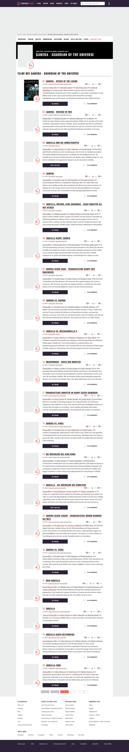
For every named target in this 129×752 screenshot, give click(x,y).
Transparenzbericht (59, 744)
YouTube (30, 735)
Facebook (21, 735)
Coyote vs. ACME (94, 715)
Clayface (91, 718)
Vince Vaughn (69, 705)
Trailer (38, 39)
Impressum (21, 744)
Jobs (73, 744)
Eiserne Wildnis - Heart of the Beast (100, 721)
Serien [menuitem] (45, 3)
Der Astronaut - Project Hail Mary (51, 718)
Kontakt (20, 718)
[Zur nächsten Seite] (74, 691)
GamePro (95, 744)
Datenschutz (43, 744)
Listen (86, 39)
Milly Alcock (69, 718)
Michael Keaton (70, 708)
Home (19, 34)
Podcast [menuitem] (59, 3)
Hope (90, 705)
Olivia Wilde (69, 725)
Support (20, 715)
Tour (19, 721)
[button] (91, 103)
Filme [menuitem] (39, 3)
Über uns (21, 705)
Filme (24, 34)
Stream (30, 39)
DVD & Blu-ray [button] (55, 165)
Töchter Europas (46, 715)
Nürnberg (44, 725)
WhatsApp (70, 735)
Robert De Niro (70, 721)
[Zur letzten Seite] (84, 691)
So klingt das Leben (47, 712)
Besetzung (58, 39)
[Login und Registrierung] (109, 3)
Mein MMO (107, 744)
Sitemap (20, 708)
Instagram (41, 735)
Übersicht (22, 39)
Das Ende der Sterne (47, 705)
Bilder (66, 39)
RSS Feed (81, 735)
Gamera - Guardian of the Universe (36, 34)
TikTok (51, 735)
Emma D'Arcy (69, 715)
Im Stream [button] (55, 104)
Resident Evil (93, 712)
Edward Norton (70, 712)
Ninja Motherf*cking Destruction (51, 708)
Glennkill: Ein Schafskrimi (49, 721)
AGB (32, 744)
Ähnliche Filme (96, 39)
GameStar (83, 744)
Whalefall (92, 725)
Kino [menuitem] (66, 3)
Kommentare (47, 39)
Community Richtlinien (25, 725)
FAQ (19, 712)
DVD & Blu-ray (76, 39)
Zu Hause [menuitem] (73, 3)
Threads (60, 735)
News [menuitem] (52, 3)
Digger (91, 708)
